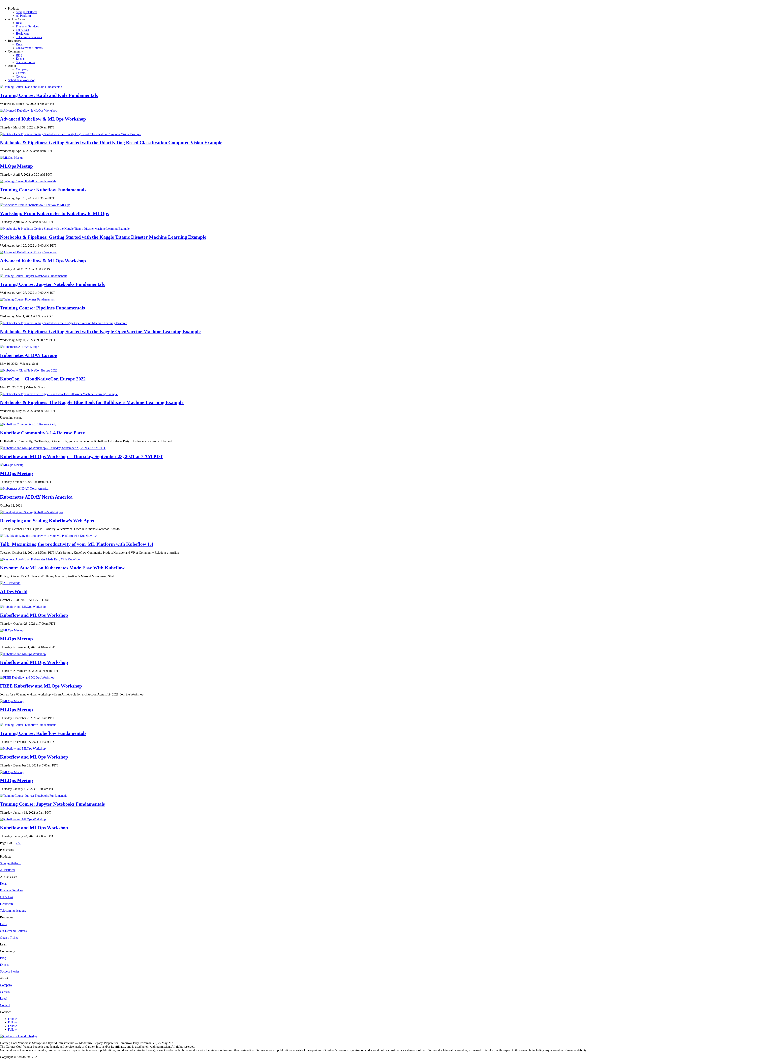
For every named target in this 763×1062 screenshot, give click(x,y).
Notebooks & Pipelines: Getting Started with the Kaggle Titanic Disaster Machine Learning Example (103, 237)
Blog (19, 55)
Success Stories (25, 62)
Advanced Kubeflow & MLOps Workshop (43, 119)
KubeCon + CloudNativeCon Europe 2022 (43, 378)
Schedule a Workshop (21, 80)
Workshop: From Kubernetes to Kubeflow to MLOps (54, 213)
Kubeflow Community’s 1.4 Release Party (42, 432)
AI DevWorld (13, 591)
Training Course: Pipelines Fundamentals (42, 307)
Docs (19, 44)
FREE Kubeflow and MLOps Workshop (41, 686)
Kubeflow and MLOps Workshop (34, 615)
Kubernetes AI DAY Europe (28, 355)
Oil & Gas (22, 30)
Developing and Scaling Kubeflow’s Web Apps (47, 520)
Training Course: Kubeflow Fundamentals (43, 189)
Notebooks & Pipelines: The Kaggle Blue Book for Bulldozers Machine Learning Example (92, 402)
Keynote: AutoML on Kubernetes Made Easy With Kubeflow (62, 567)
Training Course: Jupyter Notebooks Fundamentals (52, 284)
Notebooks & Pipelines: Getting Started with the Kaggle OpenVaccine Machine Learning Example (100, 331)
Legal (3, 998)
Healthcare (22, 33)
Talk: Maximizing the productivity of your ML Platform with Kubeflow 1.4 (76, 544)
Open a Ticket (9, 937)
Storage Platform (26, 12)
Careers (20, 73)
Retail (19, 22)
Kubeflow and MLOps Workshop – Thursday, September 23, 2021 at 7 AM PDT (81, 456)
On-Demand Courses (29, 48)
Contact (21, 76)
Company (22, 69)
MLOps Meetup (16, 166)
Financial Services (27, 26)
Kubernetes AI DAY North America (36, 497)
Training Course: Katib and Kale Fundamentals (49, 95)
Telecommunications (29, 37)
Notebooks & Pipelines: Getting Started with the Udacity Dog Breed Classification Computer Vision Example (111, 142)
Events (20, 58)
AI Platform (23, 15)
